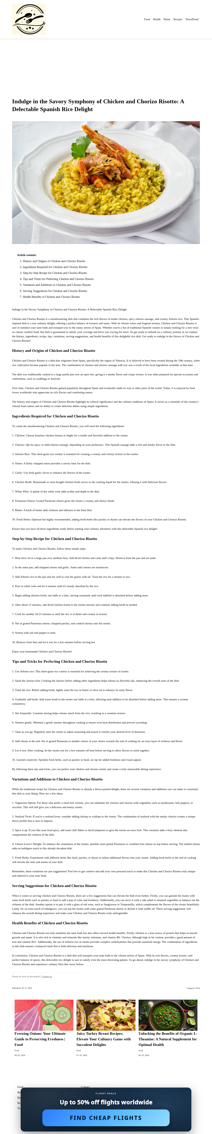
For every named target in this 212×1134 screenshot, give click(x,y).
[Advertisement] (106, 62)
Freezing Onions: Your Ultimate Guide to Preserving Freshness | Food (40, 1039)
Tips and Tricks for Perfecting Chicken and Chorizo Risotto (58, 279)
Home (167, 19)
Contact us (47, 976)
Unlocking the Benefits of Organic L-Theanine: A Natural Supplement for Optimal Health (168, 1039)
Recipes (178, 19)
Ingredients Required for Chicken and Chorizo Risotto (55, 267)
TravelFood (191, 19)
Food (147, 19)
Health (156, 19)
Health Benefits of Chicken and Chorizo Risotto (51, 296)
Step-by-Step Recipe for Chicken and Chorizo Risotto (55, 272)
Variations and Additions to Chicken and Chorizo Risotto (57, 284)
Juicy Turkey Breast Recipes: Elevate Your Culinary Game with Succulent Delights (104, 1039)
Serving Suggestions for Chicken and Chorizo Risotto (55, 291)
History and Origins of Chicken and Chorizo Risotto (54, 261)
